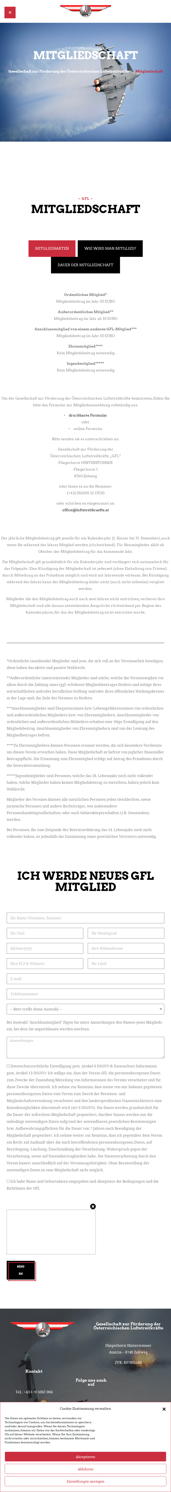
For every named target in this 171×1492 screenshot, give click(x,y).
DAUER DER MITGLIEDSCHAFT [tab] (85, 265)
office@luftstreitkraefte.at (85, 510)
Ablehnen (86, 1469)
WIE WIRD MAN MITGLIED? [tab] (110, 248)
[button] (164, 1408)
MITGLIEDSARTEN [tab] (52, 248)
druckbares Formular (88, 415)
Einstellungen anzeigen (85, 1481)
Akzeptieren (85, 1456)
